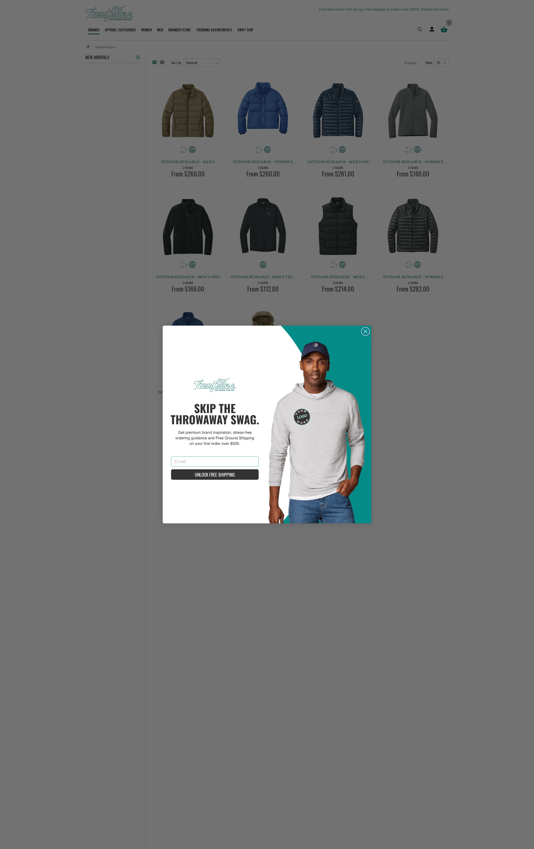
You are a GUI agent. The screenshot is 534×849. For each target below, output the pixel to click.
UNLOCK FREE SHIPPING (215, 474)
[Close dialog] (365, 331)
